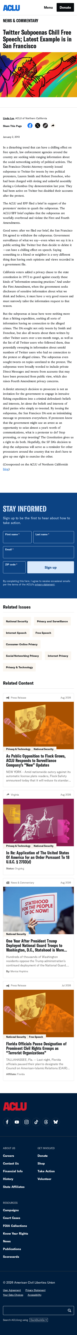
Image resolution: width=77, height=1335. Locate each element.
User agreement (12, 1290)
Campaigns (11, 1210)
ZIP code (10, 564)
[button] (45, 126)
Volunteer (44, 1179)
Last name (41, 534)
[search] (69, 1310)
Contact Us (11, 1163)
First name (11, 534)
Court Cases (11, 1218)
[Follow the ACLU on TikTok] (36, 1122)
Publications (12, 1249)
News (7, 1241)
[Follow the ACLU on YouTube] (17, 1122)
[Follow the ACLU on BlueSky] (56, 1122)
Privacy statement (35, 1290)
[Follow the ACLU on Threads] (46, 1122)
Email (8, 549)
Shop (41, 1163)
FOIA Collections (15, 1225)
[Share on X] (37, 127)
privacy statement (45, 584)
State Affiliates (13, 1186)
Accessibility (34, 1294)
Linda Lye (8, 118)
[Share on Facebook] (30, 127)
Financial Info (13, 1171)
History (8, 1179)
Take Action (46, 1171)
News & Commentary (19, 22)
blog (6, 469)
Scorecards (11, 1256)
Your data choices (13, 1294)
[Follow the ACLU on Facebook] (7, 1122)
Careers (8, 1155)
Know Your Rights (15, 1233)
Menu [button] (48, 7)
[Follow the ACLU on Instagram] (26, 1122)
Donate (65, 7)
